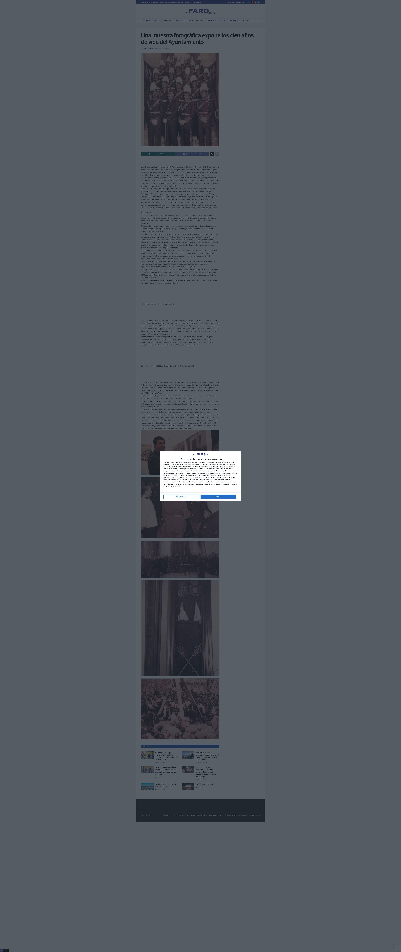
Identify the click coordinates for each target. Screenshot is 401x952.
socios (183, 462)
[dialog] (200, 476)
